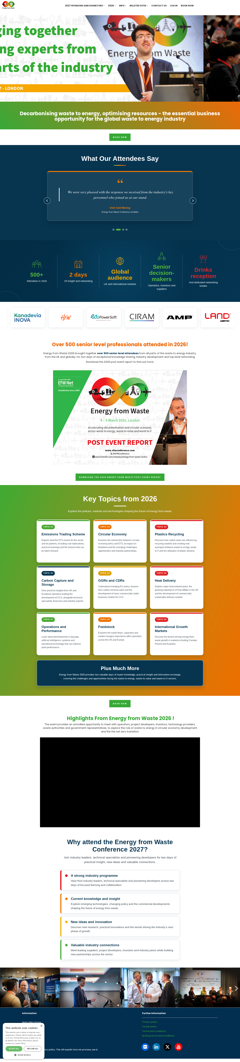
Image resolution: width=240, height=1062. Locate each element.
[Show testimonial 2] (117, 235)
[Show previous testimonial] (47, 203)
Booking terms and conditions (158, 1041)
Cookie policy (149, 1032)
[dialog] (23, 1041)
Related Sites (138, 5)
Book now (187, 5)
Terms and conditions (154, 1037)
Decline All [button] (32, 1048)
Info (122, 5)
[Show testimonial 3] (121, 235)
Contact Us (159, 5)
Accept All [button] (14, 1048)
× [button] (41, 1026)
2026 (111, 5)
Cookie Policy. (20, 1043)
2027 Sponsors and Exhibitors (84, 5)
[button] (24, 1054)
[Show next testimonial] (193, 203)
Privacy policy (149, 1028)
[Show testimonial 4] (126, 235)
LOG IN (174, 5)
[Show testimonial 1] (113, 235)
